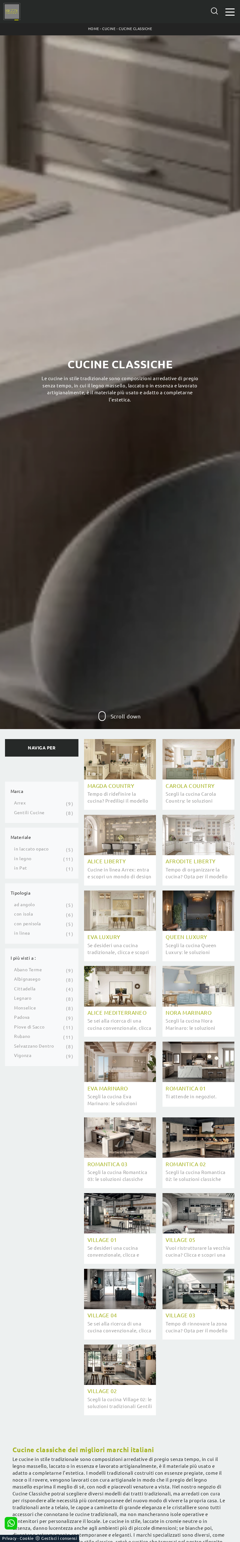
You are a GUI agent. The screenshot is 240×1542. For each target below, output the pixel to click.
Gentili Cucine (29, 812)
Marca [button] (17, 791)
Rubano (22, 1036)
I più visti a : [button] (23, 958)
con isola (23, 914)
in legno (22, 858)
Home (93, 29)
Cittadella (24, 988)
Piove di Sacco (29, 1026)
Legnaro (22, 998)
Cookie (26, 1538)
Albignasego (27, 979)
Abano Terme (28, 969)
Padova (21, 1017)
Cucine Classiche (135, 29)
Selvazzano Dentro (34, 1046)
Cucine (108, 29)
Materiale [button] (21, 837)
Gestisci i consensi (59, 1538)
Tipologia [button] (21, 893)
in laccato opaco (31, 848)
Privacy (9, 1538)
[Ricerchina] (214, 11)
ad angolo (24, 904)
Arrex (20, 802)
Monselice (25, 1007)
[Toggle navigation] (230, 11)
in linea (22, 933)
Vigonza (22, 1055)
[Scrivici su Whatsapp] (11, 1523)
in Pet (20, 868)
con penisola (27, 923)
